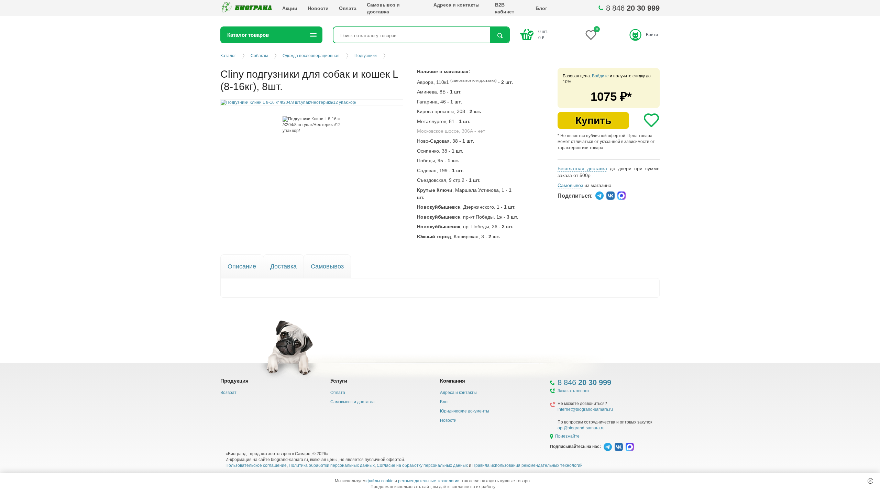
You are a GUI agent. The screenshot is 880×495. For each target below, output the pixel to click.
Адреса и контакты (456, 5)
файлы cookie (380, 480)
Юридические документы (464, 411)
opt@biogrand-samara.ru (581, 428)
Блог (541, 8)
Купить (593, 120)
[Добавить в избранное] (651, 120)
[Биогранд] (246, 8)
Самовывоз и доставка (383, 8)
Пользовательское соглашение (256, 465)
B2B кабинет (504, 8)
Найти (499, 35)
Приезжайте (567, 436)
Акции (289, 8)
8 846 (633, 8)
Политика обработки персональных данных (332, 465)
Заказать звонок (573, 390)
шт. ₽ (543, 34)
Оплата (347, 8)
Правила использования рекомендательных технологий (527, 465)
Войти (652, 34)
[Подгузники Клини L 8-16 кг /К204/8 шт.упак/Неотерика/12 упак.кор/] (312, 125)
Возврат (228, 392)
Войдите (600, 76)
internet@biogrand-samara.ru (585, 409)
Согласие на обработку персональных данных (422, 465)
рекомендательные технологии (429, 480)
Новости (318, 8)
